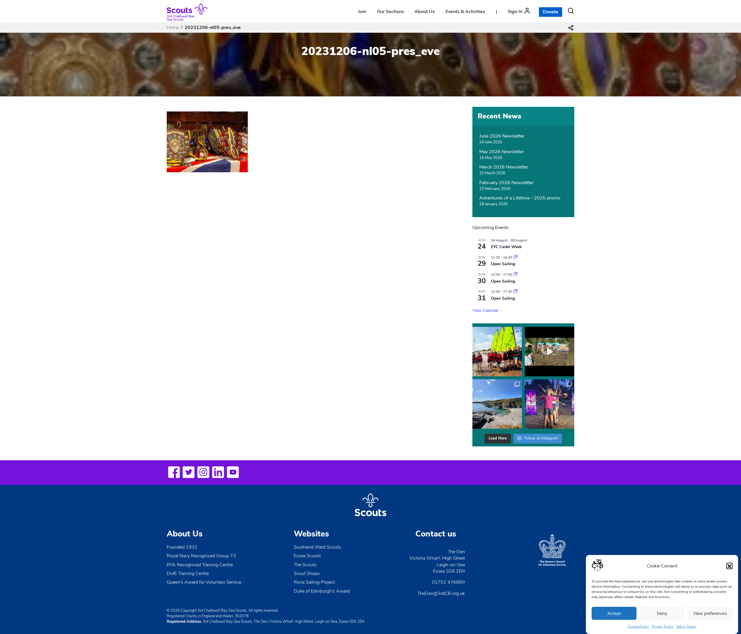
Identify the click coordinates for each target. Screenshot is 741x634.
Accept (614, 613)
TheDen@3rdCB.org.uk (441, 593)
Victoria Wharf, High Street (437, 558)
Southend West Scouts (317, 547)
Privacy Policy (663, 626)
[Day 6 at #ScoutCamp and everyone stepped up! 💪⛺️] (549, 404)
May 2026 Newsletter (501, 152)
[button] (729, 566)
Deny (662, 613)
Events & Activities (465, 11)
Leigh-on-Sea (451, 565)
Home (173, 27)
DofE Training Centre (188, 573)
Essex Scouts (307, 556)
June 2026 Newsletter (501, 136)
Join (362, 11)
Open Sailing (503, 264)
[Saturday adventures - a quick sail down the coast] (497, 351)
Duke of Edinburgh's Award (322, 591)
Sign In (515, 11)
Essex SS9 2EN (449, 571)
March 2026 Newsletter (503, 167)
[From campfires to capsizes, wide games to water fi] (549, 351)
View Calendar (485, 310)
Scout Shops (307, 573)
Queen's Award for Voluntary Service (204, 582)
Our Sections (390, 11)
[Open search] (570, 10)
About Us (424, 11)
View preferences (710, 613)
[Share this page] (571, 27)
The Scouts (305, 565)
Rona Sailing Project (314, 582)
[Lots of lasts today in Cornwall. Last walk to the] (497, 404)
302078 (242, 616)
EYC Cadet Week (506, 247)
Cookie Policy (638, 626)
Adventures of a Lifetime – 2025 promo (519, 198)
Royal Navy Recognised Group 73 (201, 556)
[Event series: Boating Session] (515, 257)
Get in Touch (686, 626)
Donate (550, 12)
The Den (456, 552)
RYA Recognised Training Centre (200, 565)
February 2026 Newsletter (506, 182)
